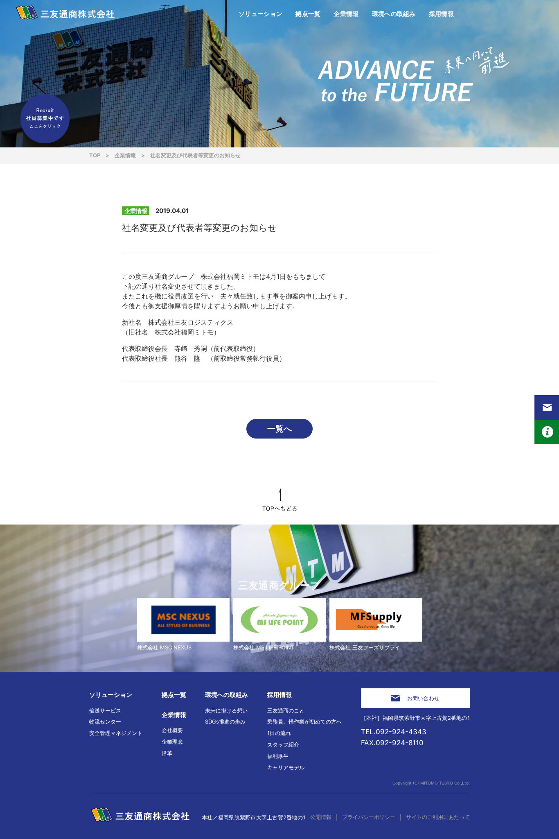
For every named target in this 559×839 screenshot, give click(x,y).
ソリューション (110, 695)
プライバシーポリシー (368, 817)
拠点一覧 (174, 695)
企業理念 (172, 741)
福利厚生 (278, 756)
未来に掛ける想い (226, 710)
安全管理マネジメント (115, 733)
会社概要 (172, 730)
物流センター (105, 721)
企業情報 (174, 715)
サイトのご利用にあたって (438, 817)
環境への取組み (226, 695)
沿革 (167, 753)
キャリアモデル (285, 767)
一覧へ (279, 429)
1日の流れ (279, 733)
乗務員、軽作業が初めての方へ (304, 721)
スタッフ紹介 (283, 744)
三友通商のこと (285, 710)
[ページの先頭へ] (279, 500)
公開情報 (320, 817)
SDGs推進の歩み (225, 721)
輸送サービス (105, 710)
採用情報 (279, 695)
